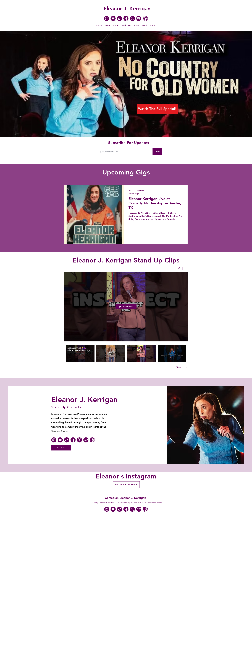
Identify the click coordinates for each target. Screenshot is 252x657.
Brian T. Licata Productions (151, 502)
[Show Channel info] (185, 268)
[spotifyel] (138, 18)
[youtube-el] (113, 18)
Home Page (133, 193)
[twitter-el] (132, 18)
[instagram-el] (106, 18)
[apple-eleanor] (145, 18)
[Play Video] (80, 354)
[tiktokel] (119, 18)
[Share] (179, 268)
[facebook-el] (125, 18)
